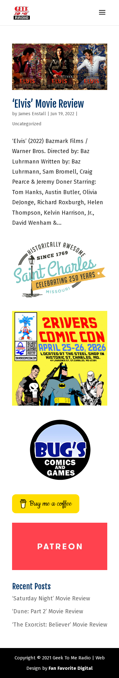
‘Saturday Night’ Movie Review (51, 598)
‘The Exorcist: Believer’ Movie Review (59, 624)
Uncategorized (26, 124)
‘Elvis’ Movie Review (48, 104)
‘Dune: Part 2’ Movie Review (47, 611)
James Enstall (32, 113)
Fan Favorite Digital (71, 668)
